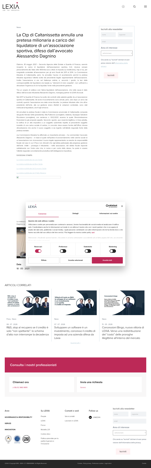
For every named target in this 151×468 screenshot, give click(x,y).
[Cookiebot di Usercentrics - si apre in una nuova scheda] (107, 206)
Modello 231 (45, 429)
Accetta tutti (107, 260)
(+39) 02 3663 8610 (20, 387)
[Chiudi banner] (122, 206)
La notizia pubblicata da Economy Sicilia (31, 168)
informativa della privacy (131, 442)
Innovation (10, 429)
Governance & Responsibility (18, 417)
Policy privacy (87, 463)
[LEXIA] (14, 6)
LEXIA (43, 420)
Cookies (79, 463)
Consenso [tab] (42, 214)
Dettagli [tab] (76, 213)
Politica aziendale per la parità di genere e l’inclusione (49, 441)
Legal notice (108, 463)
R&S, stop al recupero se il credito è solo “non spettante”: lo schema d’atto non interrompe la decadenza (28, 330)
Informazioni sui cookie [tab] (108, 213)
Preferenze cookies (98, 463)
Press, (9, 319)
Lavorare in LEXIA (71, 420)
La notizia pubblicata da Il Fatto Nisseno (31, 173)
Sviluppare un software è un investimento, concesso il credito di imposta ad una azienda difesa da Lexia (74, 332)
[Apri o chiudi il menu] (145, 6)
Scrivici (83, 387)
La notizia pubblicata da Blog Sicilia (30, 164)
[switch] (63, 251)
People (43, 416)
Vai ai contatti (70, 416)
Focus (43, 425)
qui (93, 232)
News (19, 27)
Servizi (8, 423)
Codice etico (45, 434)
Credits (144, 463)
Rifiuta (43, 260)
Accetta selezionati (75, 260)
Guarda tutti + (75, 343)
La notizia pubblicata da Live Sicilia (29, 159)
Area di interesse (109, 47)
